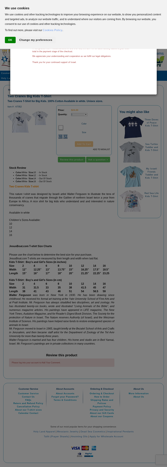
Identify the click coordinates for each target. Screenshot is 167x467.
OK (10, 40)
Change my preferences (35, 40)
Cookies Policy (52, 30)
